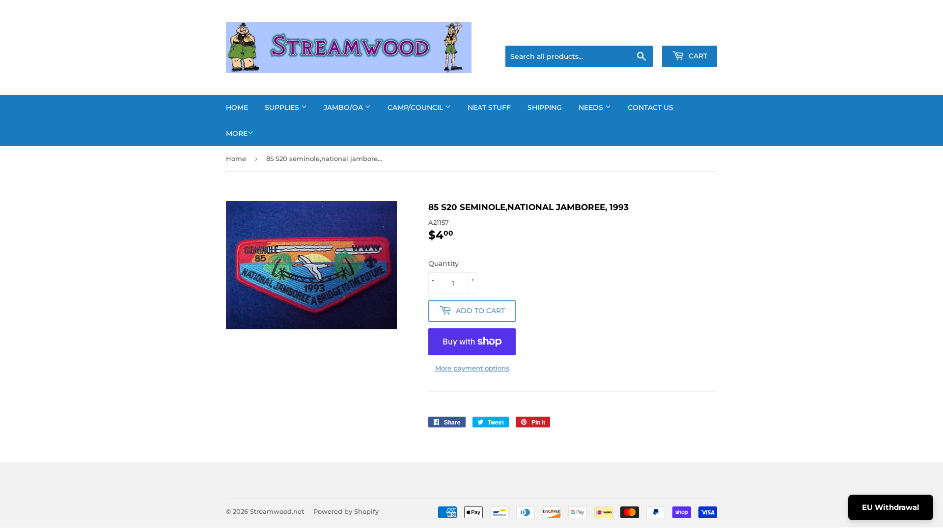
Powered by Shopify (346, 511)
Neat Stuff (489, 107)
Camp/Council (416, 107)
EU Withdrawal (890, 507)
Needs (592, 107)
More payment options (472, 368)
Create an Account (690, 33)
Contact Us (650, 107)
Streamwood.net (277, 511)
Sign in (639, 33)
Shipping (544, 107)
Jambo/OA (344, 107)
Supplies (283, 107)
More (237, 133)
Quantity (443, 263)
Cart (697, 56)
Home (237, 107)
